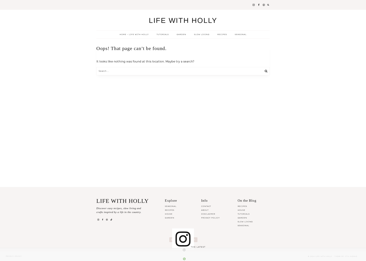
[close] (184, 250)
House (168, 214)
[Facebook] (258, 5)
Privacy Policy (210, 218)
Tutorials (163, 34)
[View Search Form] (268, 5)
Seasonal (170, 206)
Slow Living (201, 34)
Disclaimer (208, 214)
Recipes (169, 210)
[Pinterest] (263, 5)
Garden (181, 34)
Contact (206, 206)
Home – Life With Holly (134, 34)
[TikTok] (111, 219)
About (204, 210)
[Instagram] (253, 5)
